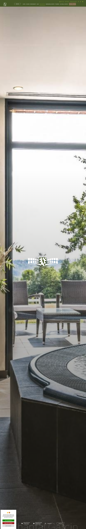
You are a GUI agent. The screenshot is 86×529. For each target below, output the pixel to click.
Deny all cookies (8, 523)
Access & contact (64, 4)
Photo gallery (73, 1)
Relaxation (42, 4)
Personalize (8, 525)
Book (60, 523)
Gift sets (67, 1)
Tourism (57, 4)
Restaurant (33, 4)
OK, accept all (8, 520)
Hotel (24, 4)
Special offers (72, 4)
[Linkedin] (83, 2)
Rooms (28, 4)
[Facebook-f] (78, 2)
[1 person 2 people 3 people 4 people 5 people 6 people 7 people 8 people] (51, 523)
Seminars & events (50, 4)
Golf (38, 4)
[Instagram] (80, 2)
